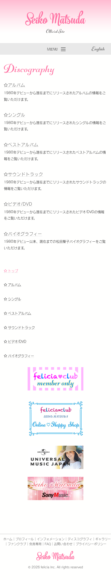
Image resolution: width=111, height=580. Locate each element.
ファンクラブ (17, 544)
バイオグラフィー (25, 234)
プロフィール (24, 539)
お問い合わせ (63, 544)
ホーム (7, 539)
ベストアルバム (23, 145)
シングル (16, 115)
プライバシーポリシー (91, 544)
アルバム (16, 85)
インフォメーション (51, 539)
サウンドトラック (25, 174)
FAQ (48, 544)
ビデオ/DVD (20, 204)
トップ (12, 270)
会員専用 (35, 544)
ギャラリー (103, 539)
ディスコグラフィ (80, 539)
